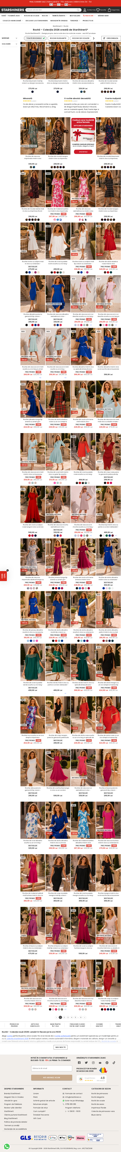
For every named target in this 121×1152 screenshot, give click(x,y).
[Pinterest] (107, 1063)
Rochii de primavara (99, 1093)
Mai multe (61, 1047)
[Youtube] (100, 1063)
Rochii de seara (97, 1104)
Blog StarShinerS (10, 1118)
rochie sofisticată (62, 1036)
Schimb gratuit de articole (44, 1100)
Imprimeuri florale (98, 1108)
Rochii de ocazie (108, 1041)
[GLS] (26, 1140)
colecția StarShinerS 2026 (17, 1038)
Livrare (36, 1093)
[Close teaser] (7, 570)
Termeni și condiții (11, 1125)
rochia (9, 1036)
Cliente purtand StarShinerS (15, 1115)
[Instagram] (93, 1063)
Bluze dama (96, 1115)
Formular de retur (40, 1108)
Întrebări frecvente (41, 1115)
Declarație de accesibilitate (15, 1129)
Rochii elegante (97, 1097)
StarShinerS (52, 1148)
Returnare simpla (40, 1104)
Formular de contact (73, 1093)
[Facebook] (79, 1063)
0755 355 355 (70, 1104)
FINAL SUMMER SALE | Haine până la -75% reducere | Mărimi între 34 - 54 (60, 2)
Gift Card (37, 1118)
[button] (3, 576)
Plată (35, 1097)
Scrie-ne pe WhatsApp (74, 1100)
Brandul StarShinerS (12, 1093)
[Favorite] (98, 10)
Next (93, 38)
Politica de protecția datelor (15, 1122)
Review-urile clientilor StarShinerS (13, 1109)
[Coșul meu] (109, 10)
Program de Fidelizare (13, 1104)
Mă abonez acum (51, 1077)
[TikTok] (114, 1063)
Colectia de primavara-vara (103, 1111)
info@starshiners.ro (73, 1097)
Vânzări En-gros (10, 1100)
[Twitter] (86, 1063)
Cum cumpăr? (39, 1111)
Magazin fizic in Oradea (14, 1097)
